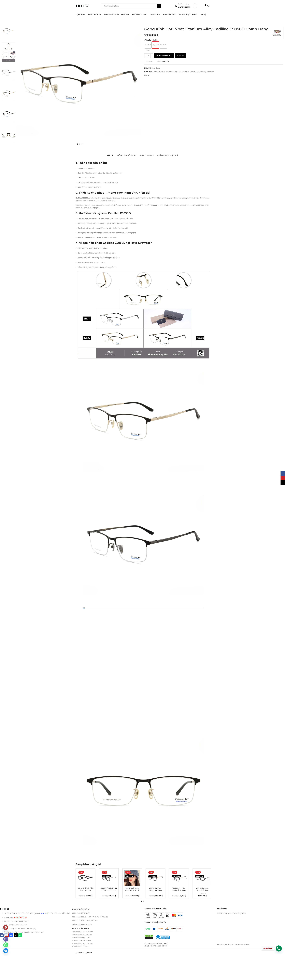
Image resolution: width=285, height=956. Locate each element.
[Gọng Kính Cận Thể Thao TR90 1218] (86, 878)
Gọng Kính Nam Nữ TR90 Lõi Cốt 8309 (109, 889)
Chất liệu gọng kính (173, 71)
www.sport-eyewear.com (81, 940)
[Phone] (279, 948)
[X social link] (153, 75)
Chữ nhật (185, 71)
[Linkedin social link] (158, 75)
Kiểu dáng (202, 71)
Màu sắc (147, 40)
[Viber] (5, 939)
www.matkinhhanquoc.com (82, 932)
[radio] (148, 45)
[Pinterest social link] (155, 75)
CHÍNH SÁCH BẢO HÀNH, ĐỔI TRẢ (84, 921)
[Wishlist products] (200, 6)
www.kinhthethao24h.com (82, 934)
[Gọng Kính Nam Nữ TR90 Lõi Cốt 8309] (109, 878)
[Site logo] (82, 6)
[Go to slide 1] (77, 144)
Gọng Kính (194, 71)
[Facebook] (2, 935)
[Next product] (151, 23)
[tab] (110, 154)
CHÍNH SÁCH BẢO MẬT (80, 913)
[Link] (5, 933)
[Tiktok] (16, 935)
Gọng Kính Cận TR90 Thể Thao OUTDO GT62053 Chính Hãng (202, 891)
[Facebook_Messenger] (5, 950)
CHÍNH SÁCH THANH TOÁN (82, 924)
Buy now (180, 56)
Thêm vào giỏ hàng (164, 56)
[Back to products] (148, 23)
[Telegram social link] (161, 75)
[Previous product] (145, 23)
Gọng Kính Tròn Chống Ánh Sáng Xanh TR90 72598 (155, 890)
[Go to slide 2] (79, 144)
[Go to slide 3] (82, 144)
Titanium (210, 71)
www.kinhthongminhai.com (82, 943)
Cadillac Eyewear (159, 71)
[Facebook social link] (150, 75)
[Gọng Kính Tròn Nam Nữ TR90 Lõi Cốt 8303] (132, 878)
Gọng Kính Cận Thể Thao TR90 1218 (85, 889)
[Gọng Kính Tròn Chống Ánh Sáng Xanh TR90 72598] (155, 878)
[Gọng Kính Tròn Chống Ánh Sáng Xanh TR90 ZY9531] (179, 878)
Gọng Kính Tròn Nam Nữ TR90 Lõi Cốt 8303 (132, 890)
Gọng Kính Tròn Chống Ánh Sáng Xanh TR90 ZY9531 (179, 890)
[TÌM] (159, 6)
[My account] (194, 6)
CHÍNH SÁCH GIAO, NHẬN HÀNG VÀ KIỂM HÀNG (90, 917)
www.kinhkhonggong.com (81, 937)
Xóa (148, 50)
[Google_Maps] (5, 927)
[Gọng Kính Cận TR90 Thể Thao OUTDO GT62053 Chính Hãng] (202, 878)
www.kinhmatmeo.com (80, 946)
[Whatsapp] (20, 935)
